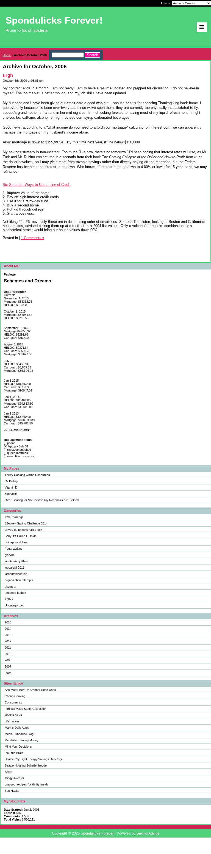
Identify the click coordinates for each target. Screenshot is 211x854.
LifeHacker (12, 721)
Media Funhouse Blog (19, 734)
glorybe (10, 555)
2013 (8, 635)
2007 (8, 666)
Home (7, 55)
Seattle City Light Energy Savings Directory (33, 759)
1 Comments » (32, 238)
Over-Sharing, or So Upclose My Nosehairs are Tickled (42, 500)
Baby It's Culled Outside (21, 536)
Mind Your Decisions (18, 746)
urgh (8, 75)
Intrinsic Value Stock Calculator (25, 708)
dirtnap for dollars (16, 542)
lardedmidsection (16, 573)
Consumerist (13, 702)
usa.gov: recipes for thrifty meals (26, 784)
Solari (8, 771)
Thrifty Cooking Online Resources (27, 474)
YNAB (9, 599)
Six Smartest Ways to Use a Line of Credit (37, 185)
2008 (8, 660)
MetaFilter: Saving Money (21, 740)
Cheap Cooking (15, 696)
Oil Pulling (11, 481)
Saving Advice (148, 833)
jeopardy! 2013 (14, 567)
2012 (8, 641)
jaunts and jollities (16, 561)
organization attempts (19, 580)
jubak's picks (13, 715)
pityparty (10, 586)
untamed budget (15, 592)
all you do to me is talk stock (23, 529)
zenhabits (11, 493)
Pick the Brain (14, 752)
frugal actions (14, 548)
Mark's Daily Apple (17, 727)
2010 (8, 654)
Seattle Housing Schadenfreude (26, 765)
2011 (8, 647)
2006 (8, 672)
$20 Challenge (14, 517)
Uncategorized (14, 605)
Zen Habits (12, 790)
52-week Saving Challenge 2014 (26, 523)
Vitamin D (11, 487)
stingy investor (14, 778)
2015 (8, 622)
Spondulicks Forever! (98, 833)
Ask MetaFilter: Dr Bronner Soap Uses (30, 689)
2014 (8, 628)
